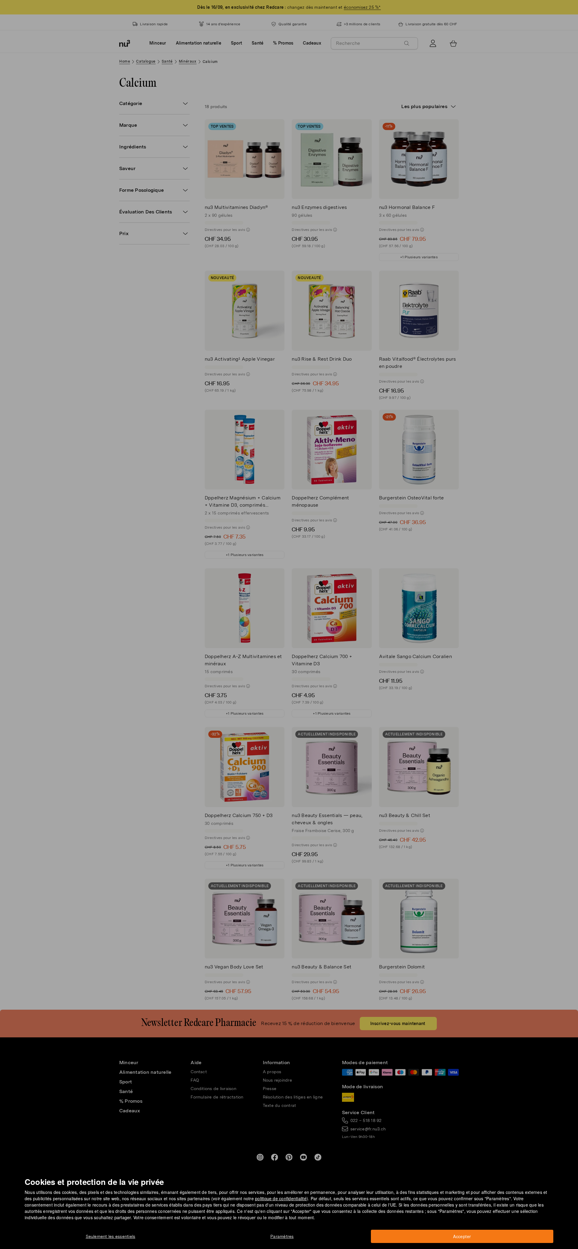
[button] (291, 617)
